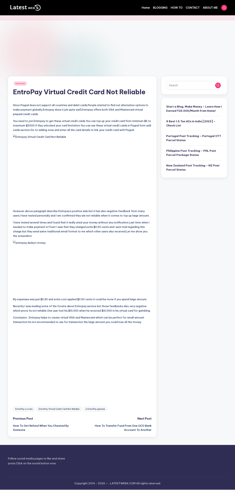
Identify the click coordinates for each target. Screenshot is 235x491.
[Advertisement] (117, 44)
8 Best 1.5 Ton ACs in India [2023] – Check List (190, 123)
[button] (218, 85)
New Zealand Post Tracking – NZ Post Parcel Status (192, 167)
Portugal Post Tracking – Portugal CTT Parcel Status (193, 138)
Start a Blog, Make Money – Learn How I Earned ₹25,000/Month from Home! (194, 109)
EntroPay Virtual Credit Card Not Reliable (59, 409)
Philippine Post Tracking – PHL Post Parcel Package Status (191, 153)
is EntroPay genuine (95, 409)
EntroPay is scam (24, 409)
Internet (20, 83)
